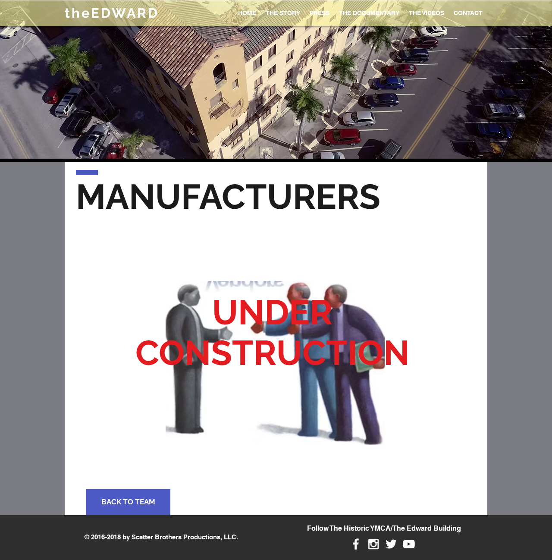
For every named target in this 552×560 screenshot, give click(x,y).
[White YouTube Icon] (408, 544)
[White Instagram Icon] (373, 544)
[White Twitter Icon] (391, 544)
